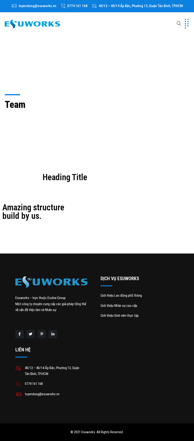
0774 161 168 (77, 6)
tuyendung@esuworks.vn (37, 6)
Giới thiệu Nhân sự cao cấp (119, 306)
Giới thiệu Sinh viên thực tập (120, 315)
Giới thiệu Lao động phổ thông (121, 295)
